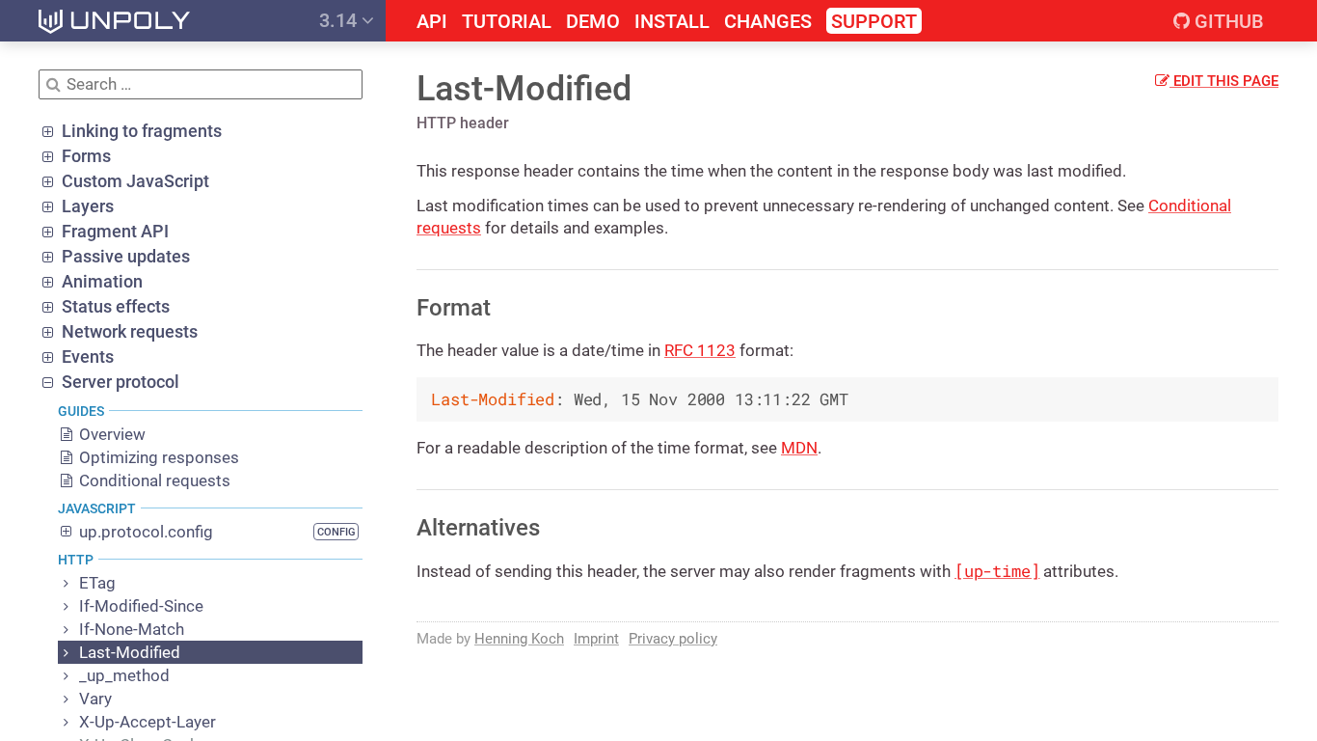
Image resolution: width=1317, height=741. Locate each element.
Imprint (596, 638)
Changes (768, 22)
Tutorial (506, 22)
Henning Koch (519, 638)
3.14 (340, 20)
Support (874, 21)
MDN (799, 447)
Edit (1223, 81)
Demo (593, 22)
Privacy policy (673, 638)
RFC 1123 (700, 350)
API (432, 22)
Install (672, 22)
